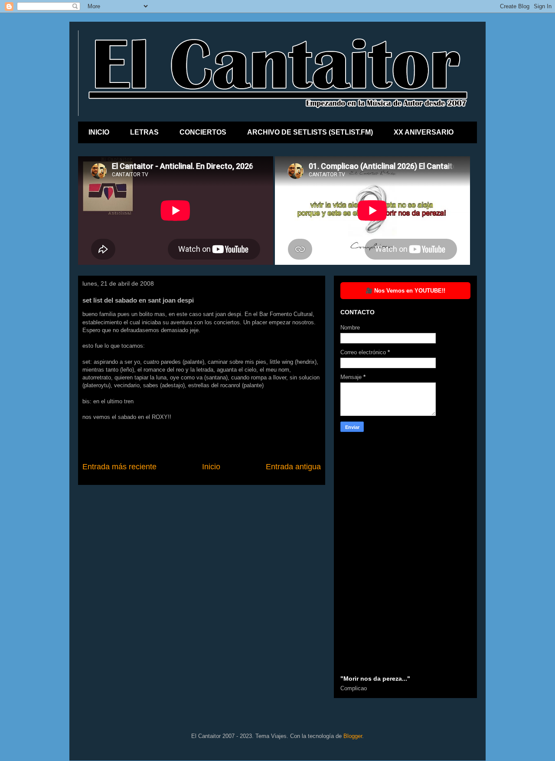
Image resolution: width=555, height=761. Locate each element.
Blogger (352, 736)
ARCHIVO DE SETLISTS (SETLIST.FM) (310, 132)
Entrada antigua (293, 466)
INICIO (98, 132)
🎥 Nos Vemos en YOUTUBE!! (405, 290)
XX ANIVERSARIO (424, 132)
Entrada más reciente (119, 466)
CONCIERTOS (203, 132)
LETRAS (144, 132)
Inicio (211, 466)
